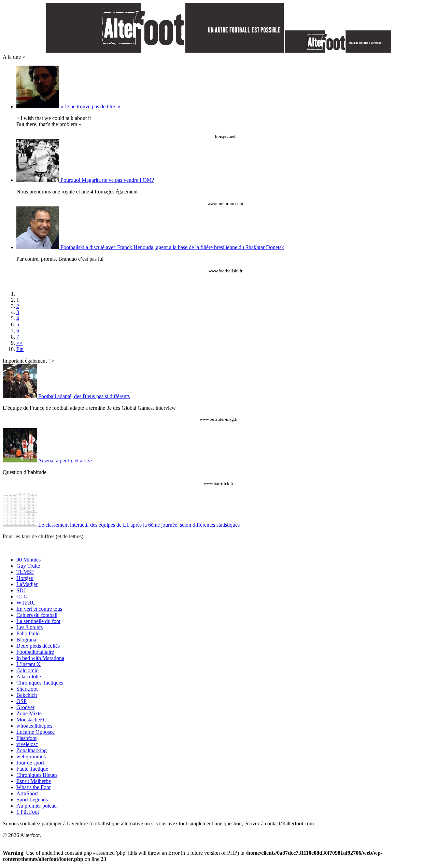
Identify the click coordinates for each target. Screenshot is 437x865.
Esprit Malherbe (33, 781)
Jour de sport (30, 763)
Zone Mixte (29, 713)
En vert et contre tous (39, 609)
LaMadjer (27, 584)
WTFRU (26, 603)
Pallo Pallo (28, 633)
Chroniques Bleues (36, 775)
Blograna (26, 640)
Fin (20, 349)
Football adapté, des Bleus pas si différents (84, 396)
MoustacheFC (31, 719)
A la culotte (28, 676)
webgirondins (31, 756)
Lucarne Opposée (35, 732)
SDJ (21, 590)
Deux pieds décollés (38, 646)
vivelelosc (27, 744)
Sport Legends (32, 799)
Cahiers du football (36, 615)
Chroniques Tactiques (39, 683)
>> (19, 343)
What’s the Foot (33, 787)
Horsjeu (24, 578)
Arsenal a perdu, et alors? (65, 460)
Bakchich (26, 695)
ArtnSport (27, 793)
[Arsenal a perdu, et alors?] (20, 460)
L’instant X (28, 664)
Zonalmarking (31, 750)
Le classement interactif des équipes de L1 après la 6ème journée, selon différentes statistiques (139, 525)
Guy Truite (28, 566)
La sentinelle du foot (38, 621)
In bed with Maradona (40, 658)
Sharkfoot (27, 689)
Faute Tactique (32, 769)
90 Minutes (28, 560)
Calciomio (27, 670)
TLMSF (25, 572)
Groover (25, 707)
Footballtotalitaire (35, 652)
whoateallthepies (34, 726)
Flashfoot (26, 738)
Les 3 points (29, 627)
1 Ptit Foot (27, 812)
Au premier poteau (36, 806)
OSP (21, 701)
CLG (22, 596)
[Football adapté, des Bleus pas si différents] (20, 396)
